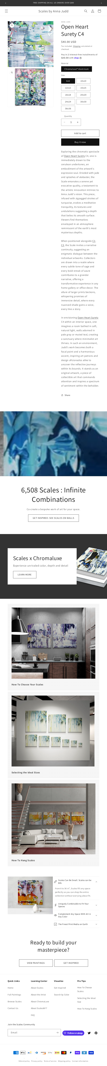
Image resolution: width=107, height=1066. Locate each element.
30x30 (83, 101)
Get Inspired (60, 987)
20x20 (83, 94)
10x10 (84, 80)
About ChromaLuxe (40, 1001)
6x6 (68, 80)
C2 (93, 241)
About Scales (37, 987)
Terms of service (50, 1061)
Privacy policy (36, 1061)
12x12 (68, 87)
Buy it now (80, 142)
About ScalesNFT (39, 1008)
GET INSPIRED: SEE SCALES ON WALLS (53, 517)
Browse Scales (15, 1001)
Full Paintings (14, 994)
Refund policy (24, 1061)
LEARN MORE (25, 574)
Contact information (80, 1061)
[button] (6, 11)
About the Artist (38, 994)
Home (11, 987)
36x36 (68, 108)
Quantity (68, 116)
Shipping (77, 46)
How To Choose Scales (84, 989)
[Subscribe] (57, 1032)
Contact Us (13, 1008)
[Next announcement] (101, 3)
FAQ (33, 1015)
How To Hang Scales (87, 1008)
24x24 (68, 101)
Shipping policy (64, 1061)
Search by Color (61, 994)
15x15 (84, 87)
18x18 (68, 94)
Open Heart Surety (74, 155)
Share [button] (67, 395)
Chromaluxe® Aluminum (76, 69)
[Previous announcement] (6, 3)
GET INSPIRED (71, 962)
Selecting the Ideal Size (86, 1000)
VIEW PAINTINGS (36, 962)
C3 (62, 245)
